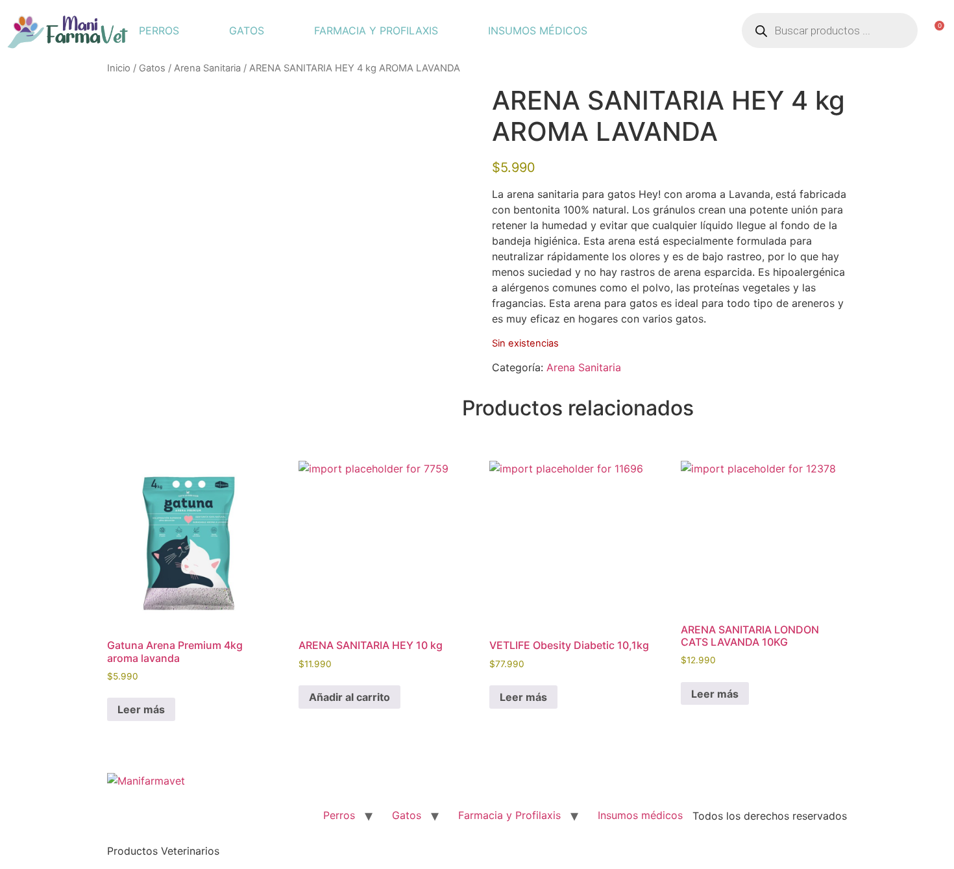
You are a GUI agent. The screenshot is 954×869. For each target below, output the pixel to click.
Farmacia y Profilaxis (376, 30)
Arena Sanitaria (207, 68)
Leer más (141, 709)
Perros (159, 30)
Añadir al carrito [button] (349, 697)
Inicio (118, 68)
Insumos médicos (537, 30)
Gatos (246, 30)
